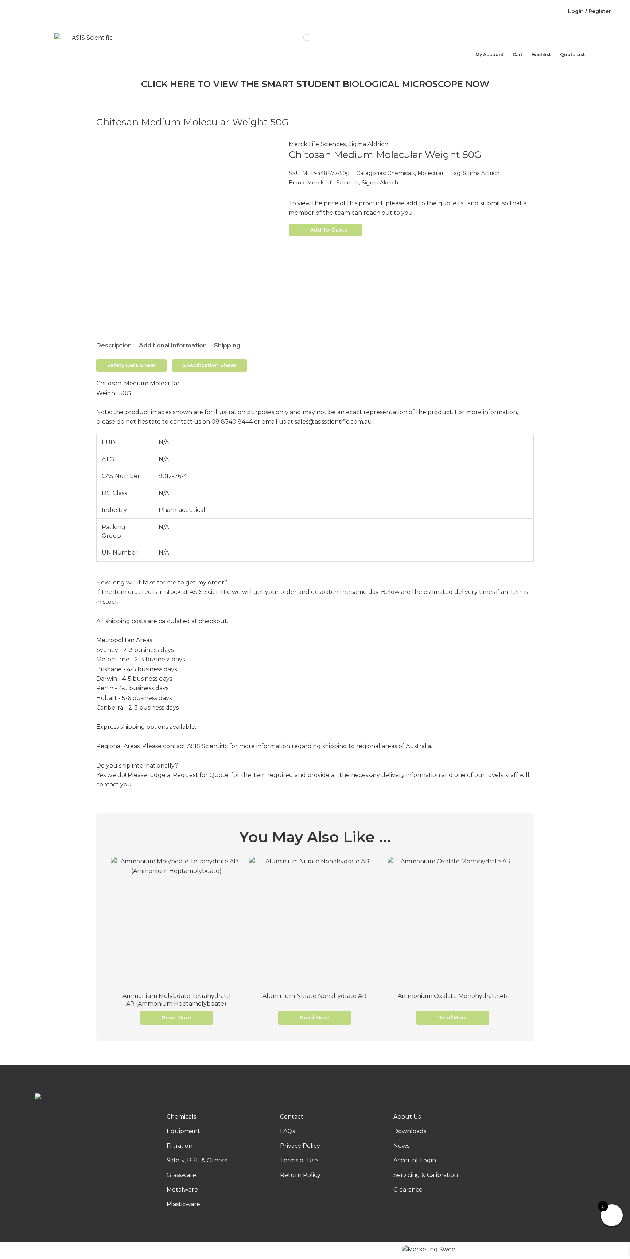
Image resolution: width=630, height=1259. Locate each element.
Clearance (408, 1189)
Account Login (414, 1160)
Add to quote (329, 229)
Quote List (572, 54)
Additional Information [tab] (173, 345)
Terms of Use (299, 1160)
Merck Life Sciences (317, 144)
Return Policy (300, 1174)
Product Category (322, 62)
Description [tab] (114, 345)
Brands (381, 62)
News (293, 11)
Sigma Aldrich (368, 144)
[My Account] (479, 45)
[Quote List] (563, 45)
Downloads (253, 11)
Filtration (179, 1145)
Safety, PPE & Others (197, 1160)
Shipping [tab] (227, 345)
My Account (489, 54)
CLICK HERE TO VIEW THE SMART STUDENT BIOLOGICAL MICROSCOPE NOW (315, 84)
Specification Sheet (209, 365)
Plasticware (183, 1204)
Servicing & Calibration (425, 1174)
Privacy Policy (300, 1145)
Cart (517, 54)
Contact (359, 11)
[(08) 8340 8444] (38, 1137)
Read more (176, 1017)
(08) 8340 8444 (59, 1146)
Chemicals (401, 173)
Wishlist (541, 54)
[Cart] (516, 45)
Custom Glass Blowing (420, 11)
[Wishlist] (535, 45)
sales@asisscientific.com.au (77, 1175)
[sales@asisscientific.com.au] (38, 1165)
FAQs (324, 11)
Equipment (183, 1131)
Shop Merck (263, 62)
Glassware (181, 1174)
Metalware (182, 1189)
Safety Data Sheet (131, 365)
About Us (207, 11)
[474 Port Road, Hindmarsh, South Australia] (38, 1193)
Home (222, 62)
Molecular (430, 173)
